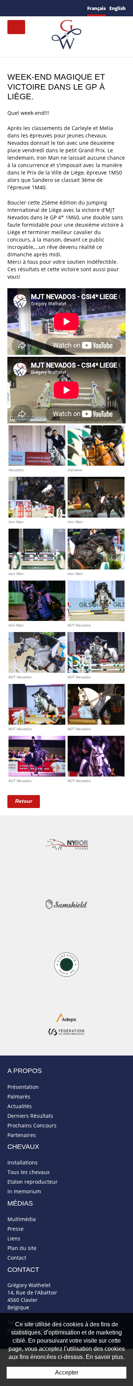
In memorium (24, 1191)
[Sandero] (96, 445)
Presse (15, 1228)
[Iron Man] (36, 497)
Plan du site (22, 1248)
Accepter (66, 1372)
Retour (23, 801)
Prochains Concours (32, 1125)
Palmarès (18, 1096)
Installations (22, 1162)
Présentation (23, 1086)
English (117, 8)
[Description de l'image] (96, 601)
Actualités (19, 1106)
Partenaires (21, 1135)
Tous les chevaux (28, 1172)
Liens (13, 1238)
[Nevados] (36, 445)
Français (96, 8)
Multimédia (21, 1219)
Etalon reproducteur (32, 1181)
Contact (16, 1257)
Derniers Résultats (30, 1115)
